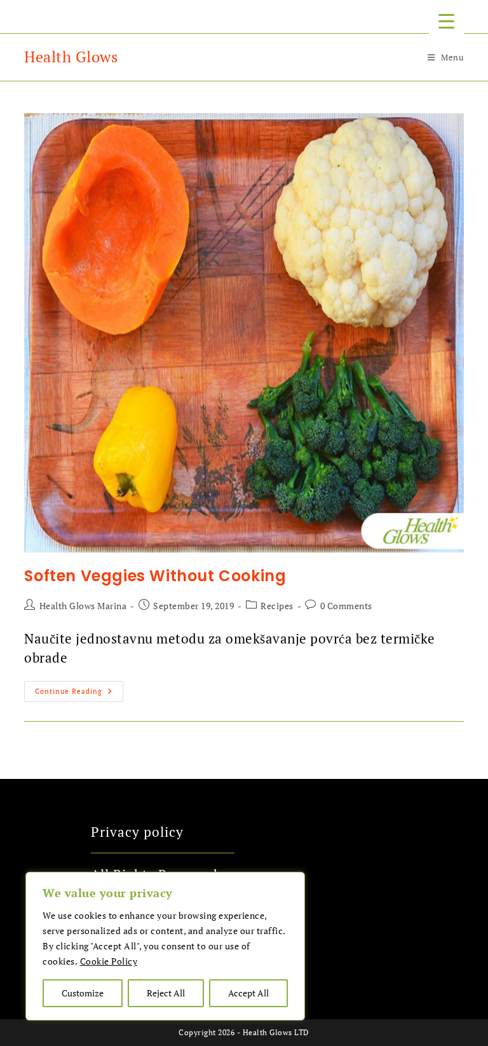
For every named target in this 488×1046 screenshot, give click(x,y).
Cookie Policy (109, 961)
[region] (165, 946)
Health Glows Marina (83, 606)
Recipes (277, 606)
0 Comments (346, 606)
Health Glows (71, 56)
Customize (83, 993)
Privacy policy (137, 832)
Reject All (166, 993)
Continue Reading (79, 688)
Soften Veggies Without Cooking (155, 575)
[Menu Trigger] (446, 20)
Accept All (248, 993)
